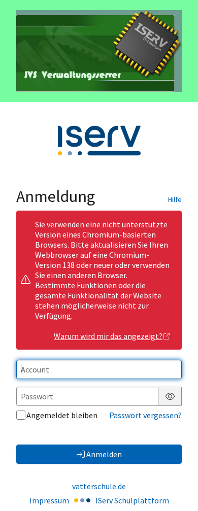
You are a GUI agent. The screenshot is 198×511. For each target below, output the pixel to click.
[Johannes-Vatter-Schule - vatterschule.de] (99, 51)
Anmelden (104, 454)
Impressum (49, 500)
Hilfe (175, 199)
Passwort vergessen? (145, 415)
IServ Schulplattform (132, 500)
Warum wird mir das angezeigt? (108, 336)
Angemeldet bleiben (61, 415)
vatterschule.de (99, 486)
